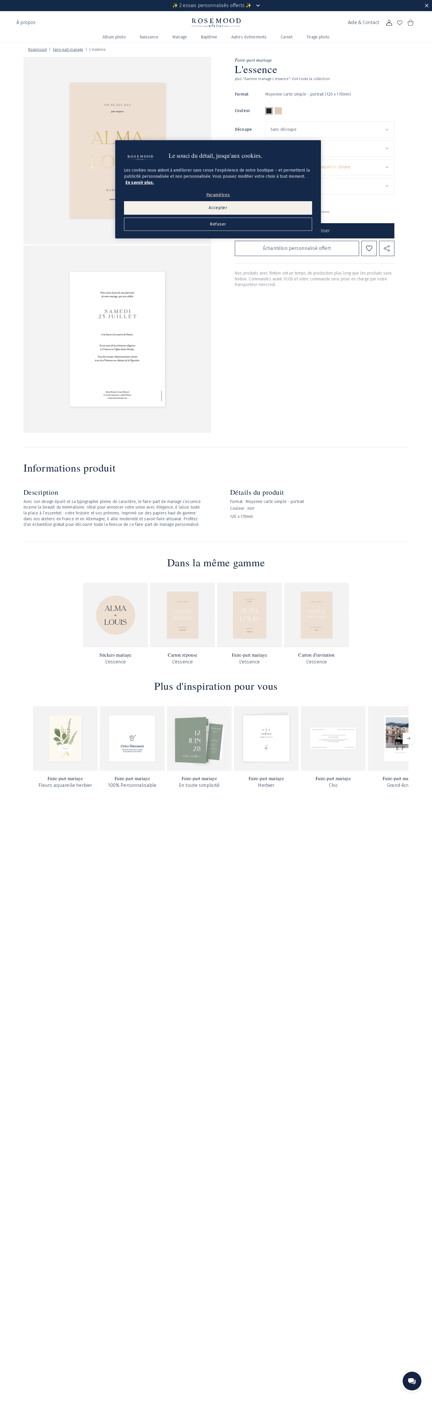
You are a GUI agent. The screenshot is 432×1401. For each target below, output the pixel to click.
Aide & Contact (363, 22)
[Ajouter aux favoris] (369, 248)
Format (241, 94)
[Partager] (386, 248)
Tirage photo (318, 37)
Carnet (286, 37)
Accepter (218, 207)
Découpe (243, 129)
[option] (268, 110)
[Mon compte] (389, 23)
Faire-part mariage (68, 50)
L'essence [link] (97, 50)
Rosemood (37, 50)
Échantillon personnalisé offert (297, 248)
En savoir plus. (139, 182)
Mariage (180, 37)
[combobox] (329, 129)
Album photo (114, 37)
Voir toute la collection (311, 79)
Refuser (218, 224)
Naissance (149, 37)
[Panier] (410, 23)
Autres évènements (249, 37)
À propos (26, 22)
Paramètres (218, 194)
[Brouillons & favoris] (399, 23)
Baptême (209, 37)
